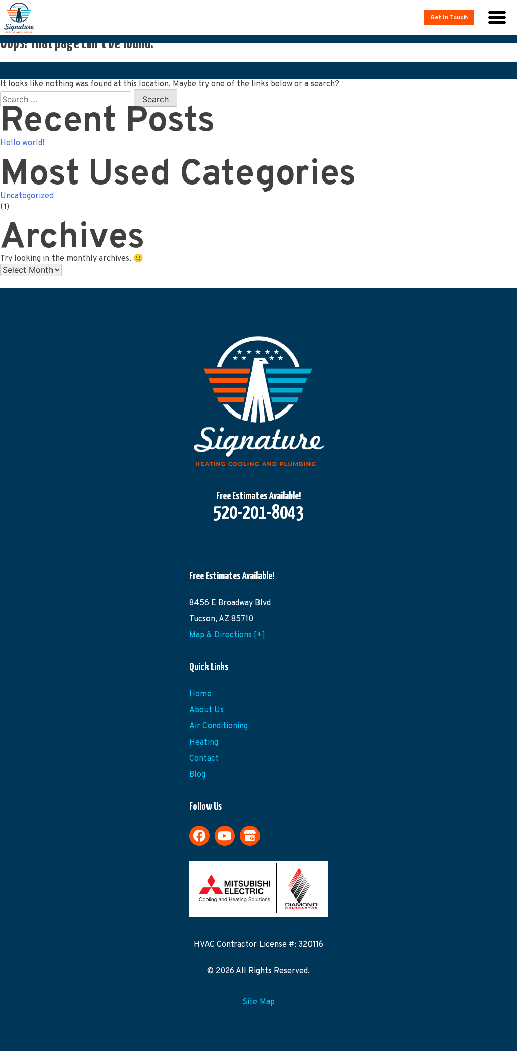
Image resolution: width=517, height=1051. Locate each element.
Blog (197, 775)
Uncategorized (27, 196)
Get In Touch (449, 18)
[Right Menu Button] (496, 17)
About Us (206, 710)
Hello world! (22, 143)
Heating (203, 743)
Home (200, 694)
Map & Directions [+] (227, 635)
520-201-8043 (258, 513)
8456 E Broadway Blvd (230, 603)
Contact (204, 759)
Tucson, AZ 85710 (221, 619)
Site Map (258, 1002)
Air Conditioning (218, 726)
